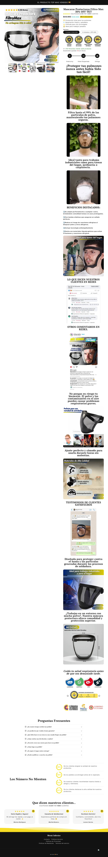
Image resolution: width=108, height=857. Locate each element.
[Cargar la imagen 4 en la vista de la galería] (41, 68)
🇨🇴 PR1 (56, 854)
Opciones (66, 29)
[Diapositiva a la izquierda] (6, 68)
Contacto (47, 839)
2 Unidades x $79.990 (89, 32)
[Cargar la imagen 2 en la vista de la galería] (22, 68)
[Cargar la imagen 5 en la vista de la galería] (50, 68)
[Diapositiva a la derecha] (57, 68)
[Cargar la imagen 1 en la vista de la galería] (12, 68)
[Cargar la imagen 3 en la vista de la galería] (31, 68)
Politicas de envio (57, 839)
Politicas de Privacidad (53, 841)
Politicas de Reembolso (46, 843)
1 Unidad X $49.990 (71, 32)
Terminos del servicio (62, 843)
